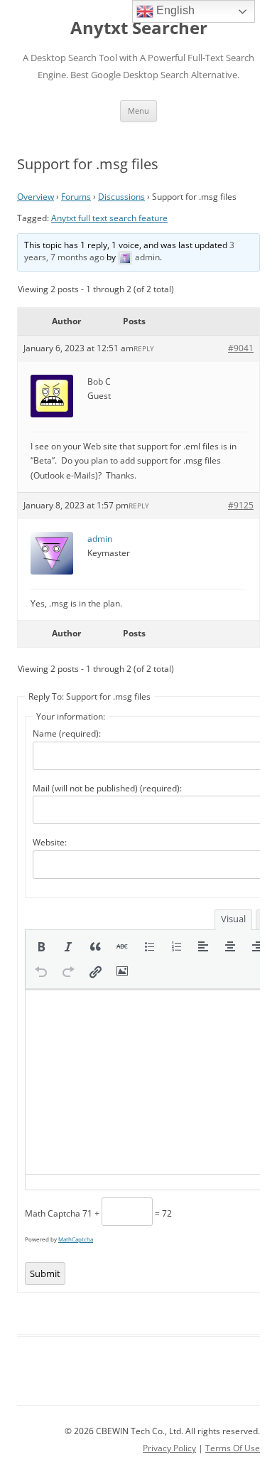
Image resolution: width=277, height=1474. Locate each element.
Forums (76, 197)
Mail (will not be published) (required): (107, 788)
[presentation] (41, 946)
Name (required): (67, 733)
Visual (233, 918)
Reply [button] (144, 348)
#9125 (241, 505)
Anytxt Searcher (138, 28)
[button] (41, 946)
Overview (35, 197)
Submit (45, 1273)
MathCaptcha (75, 1239)
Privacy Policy (169, 1448)
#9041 (241, 348)
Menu (138, 110)
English (174, 10)
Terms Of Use (232, 1448)
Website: (50, 842)
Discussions (121, 197)
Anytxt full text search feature (109, 218)
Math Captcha (52, 1213)
